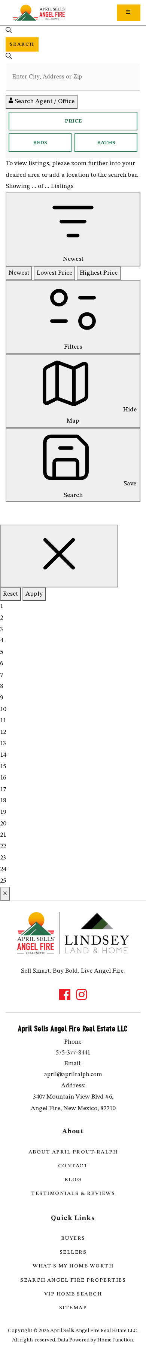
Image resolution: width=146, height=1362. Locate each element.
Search (22, 44)
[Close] (59, 556)
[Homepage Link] (39, 12)
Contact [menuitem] (73, 1165)
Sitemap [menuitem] (73, 1307)
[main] (73, 450)
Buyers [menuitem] (73, 1238)
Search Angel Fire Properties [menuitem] (73, 1280)
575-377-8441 (73, 1053)
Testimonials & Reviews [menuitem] (73, 1193)
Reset (10, 594)
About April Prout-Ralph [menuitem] (73, 1152)
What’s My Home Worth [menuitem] (73, 1266)
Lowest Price (54, 273)
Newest (19, 273)
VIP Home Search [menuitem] (73, 1294)
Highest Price (99, 273)
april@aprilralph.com (73, 1075)
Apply (34, 594)
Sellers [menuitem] (73, 1252)
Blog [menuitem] (73, 1179)
